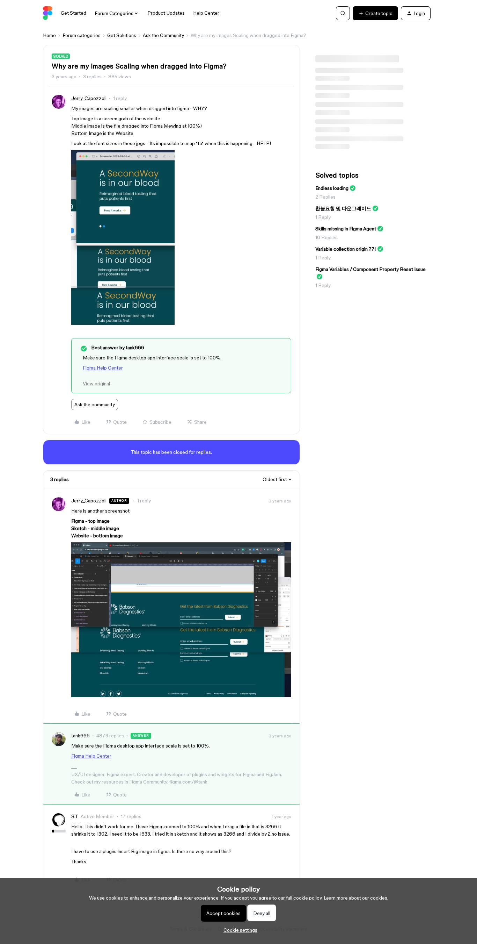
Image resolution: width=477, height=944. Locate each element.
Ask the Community (163, 35)
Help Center (206, 13)
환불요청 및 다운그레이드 (343, 208)
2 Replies (325, 197)
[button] (375, 13)
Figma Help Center (103, 368)
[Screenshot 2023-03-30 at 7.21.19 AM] (123, 323)
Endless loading (331, 188)
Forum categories (82, 35)
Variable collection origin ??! (345, 249)
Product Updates (166, 13)
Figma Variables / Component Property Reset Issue (370, 269)
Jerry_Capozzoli (89, 98)
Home (49, 35)
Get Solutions (121, 35)
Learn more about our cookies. (356, 898)
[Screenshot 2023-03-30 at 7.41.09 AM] (181, 695)
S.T (74, 816)
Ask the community (94, 404)
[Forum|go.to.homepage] (47, 13)
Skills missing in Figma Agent (345, 228)
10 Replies (326, 237)
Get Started (73, 13)
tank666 (80, 735)
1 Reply (323, 217)
